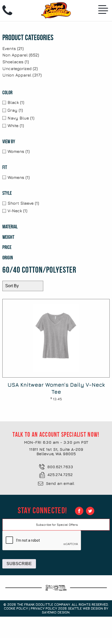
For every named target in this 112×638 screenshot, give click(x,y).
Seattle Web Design (85, 608)
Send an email (60, 483)
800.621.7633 (60, 467)
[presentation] (42, 540)
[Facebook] (79, 511)
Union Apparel (16, 75)
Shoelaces (12, 61)
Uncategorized (17, 68)
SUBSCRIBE (19, 563)
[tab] (37, 92)
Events (9, 48)
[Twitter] (90, 511)
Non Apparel (15, 55)
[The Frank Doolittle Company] (56, 8)
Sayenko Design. (56, 612)
